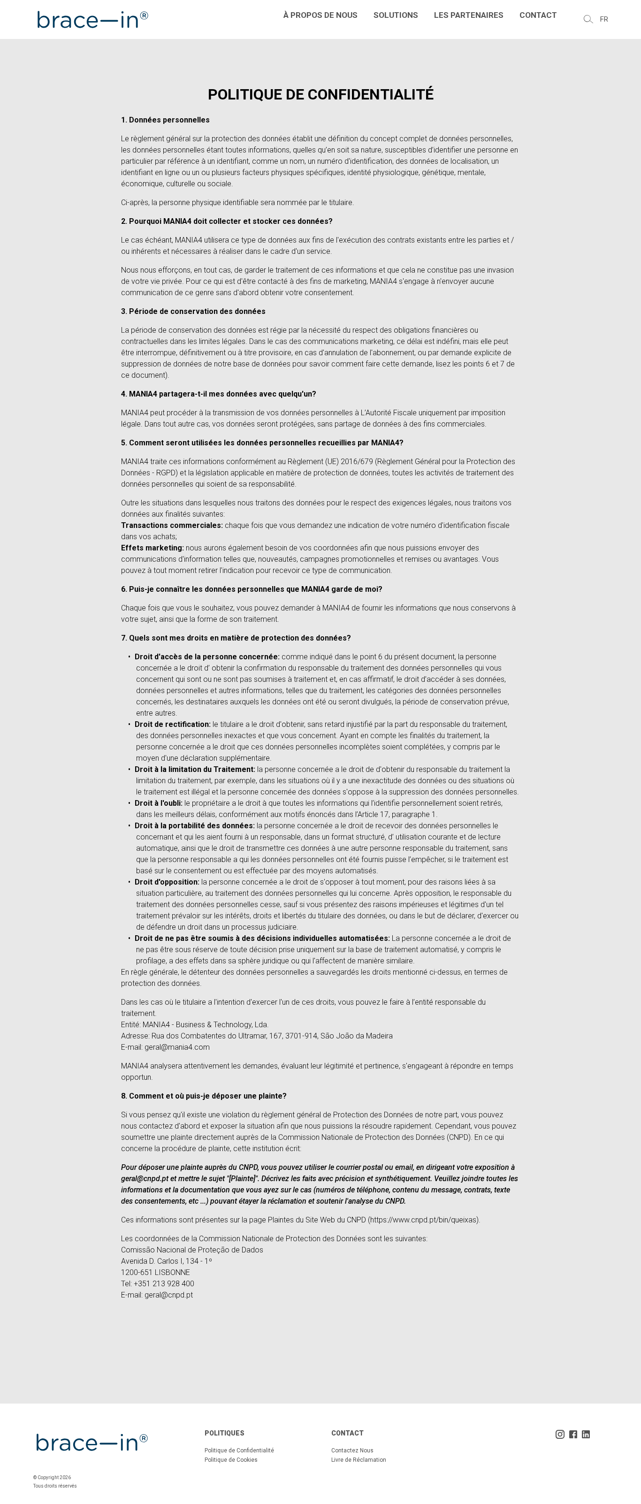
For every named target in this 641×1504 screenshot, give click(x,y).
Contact (538, 15)
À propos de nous (320, 15)
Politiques (224, 1433)
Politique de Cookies (231, 1460)
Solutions (396, 15)
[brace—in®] (92, 19)
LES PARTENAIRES (469, 15)
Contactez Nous (352, 1450)
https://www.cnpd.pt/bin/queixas (423, 1219)
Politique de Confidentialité (239, 1450)
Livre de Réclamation (358, 1460)
